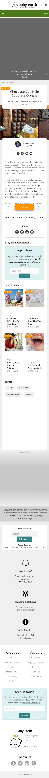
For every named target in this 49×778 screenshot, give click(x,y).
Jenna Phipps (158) (13, 394)
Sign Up (24, 276)
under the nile (40, 547)
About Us (12, 657)
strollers (7, 547)
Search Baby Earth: (24, 528)
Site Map (12, 681)
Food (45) (10, 388)
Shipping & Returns (36, 662)
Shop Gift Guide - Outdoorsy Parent (24, 217)
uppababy (30, 547)
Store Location (12, 671)
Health (5, 88)
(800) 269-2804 (32, 746)
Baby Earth (28, 774)
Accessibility (12, 676)
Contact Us (12, 667)
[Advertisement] (24, 42)
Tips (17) (29, 394)
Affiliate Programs (12, 662)
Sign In (45, 13)
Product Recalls (36, 676)
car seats (23, 547)
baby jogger (15, 547)
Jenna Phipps (29, 143)
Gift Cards (36, 671)
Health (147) (23, 388)
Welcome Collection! (31, 702)
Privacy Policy (36, 667)
